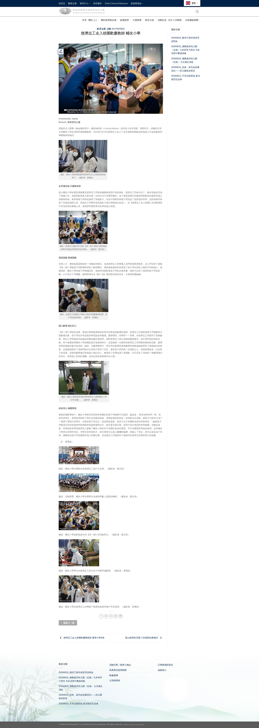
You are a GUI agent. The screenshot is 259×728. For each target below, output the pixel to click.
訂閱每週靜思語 (165, 665)
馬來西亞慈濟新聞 (118, 670)
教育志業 (101, 29)
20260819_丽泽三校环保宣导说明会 (185, 39)
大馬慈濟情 (114, 680)
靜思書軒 (97, 3)
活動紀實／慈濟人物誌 (120, 665)
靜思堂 (62, 3)
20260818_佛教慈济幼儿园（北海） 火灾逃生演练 (184, 60)
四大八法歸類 (175, 20)
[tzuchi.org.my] (83, 11)
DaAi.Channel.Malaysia (116, 3)
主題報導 (137, 20)
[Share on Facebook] (101, 616)
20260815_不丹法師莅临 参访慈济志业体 (185, 78)
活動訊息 (162, 20)
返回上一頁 (68, 623)
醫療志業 (72, 3)
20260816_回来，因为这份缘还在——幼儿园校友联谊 (185, 69)
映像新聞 (113, 675)
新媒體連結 (136, 3)
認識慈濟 (124, 20)
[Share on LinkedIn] (120, 616)
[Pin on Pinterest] (116, 616)
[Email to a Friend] (111, 616)
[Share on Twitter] (106, 616)
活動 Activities (116, 29)
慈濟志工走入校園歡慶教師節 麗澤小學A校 (83, 638)
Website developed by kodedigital (133, 724)
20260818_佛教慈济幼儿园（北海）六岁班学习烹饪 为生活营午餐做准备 (185, 49)
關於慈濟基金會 (108, 20)
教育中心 (84, 3)
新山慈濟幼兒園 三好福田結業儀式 (142, 638)
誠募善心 (162, 670)
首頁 (84, 20)
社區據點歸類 (192, 20)
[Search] (197, 11)
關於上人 (92, 20)
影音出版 (149, 20)
